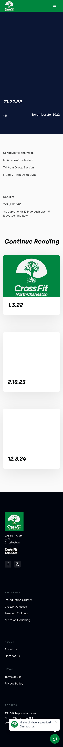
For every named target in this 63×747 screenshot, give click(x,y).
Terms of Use (13, 676)
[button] (55, 6)
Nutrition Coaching (17, 620)
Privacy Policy (14, 683)
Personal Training (16, 613)
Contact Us (12, 656)
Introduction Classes (18, 600)
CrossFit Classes (16, 606)
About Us (11, 649)
